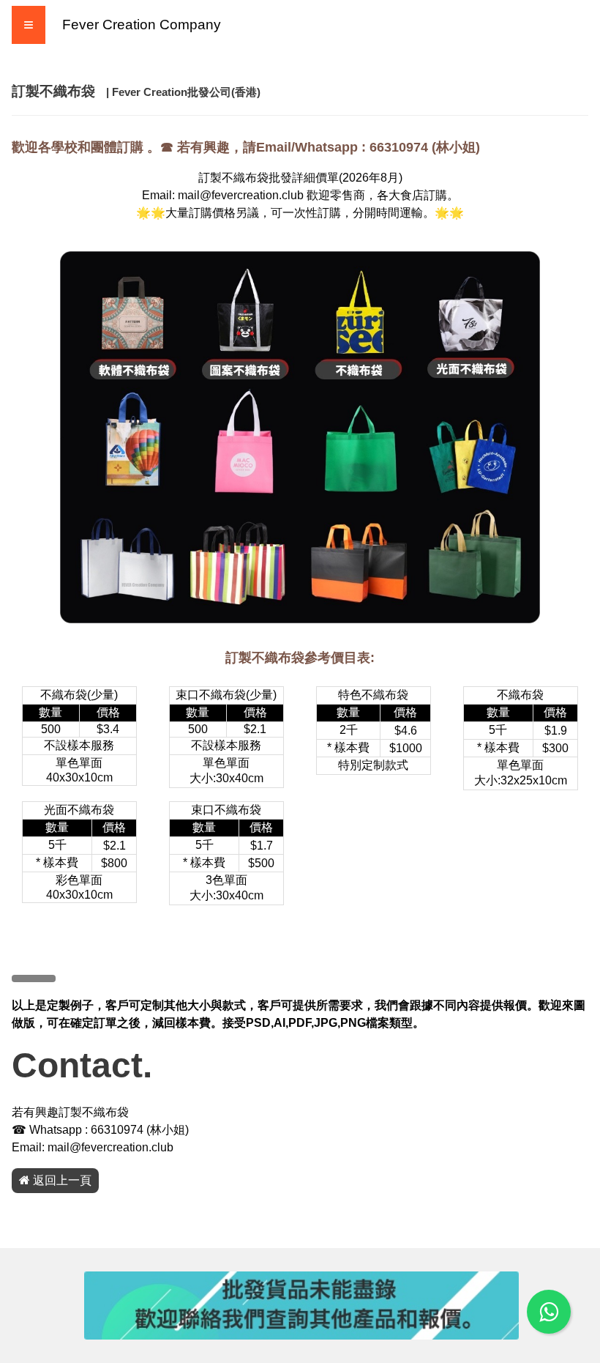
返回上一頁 (60, 1180)
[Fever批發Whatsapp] (549, 1312)
